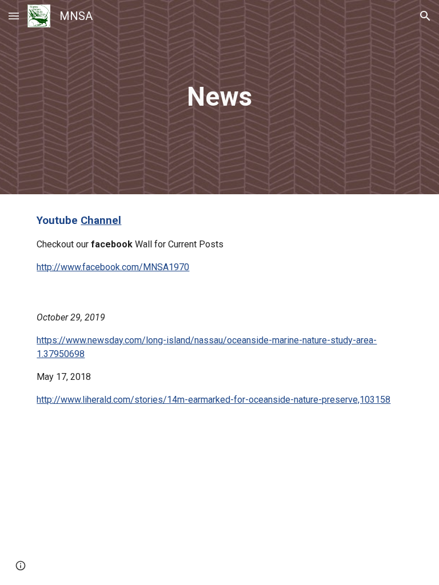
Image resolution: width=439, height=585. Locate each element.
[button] (13, 15)
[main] (219, 97)
